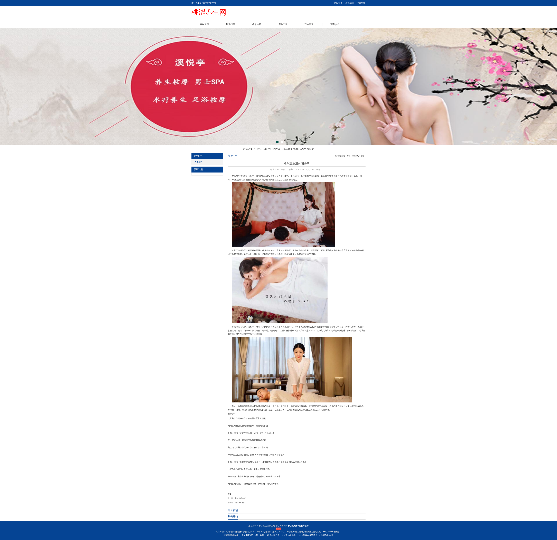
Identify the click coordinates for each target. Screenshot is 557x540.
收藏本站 (361, 3)
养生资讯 (309, 24)
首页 (348, 156)
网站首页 (338, 3)
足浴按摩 (230, 24)
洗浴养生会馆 (240, 503)
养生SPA (282, 24)
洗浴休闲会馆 (240, 498)
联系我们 (350, 3)
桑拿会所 (256, 24)
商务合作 (335, 24)
